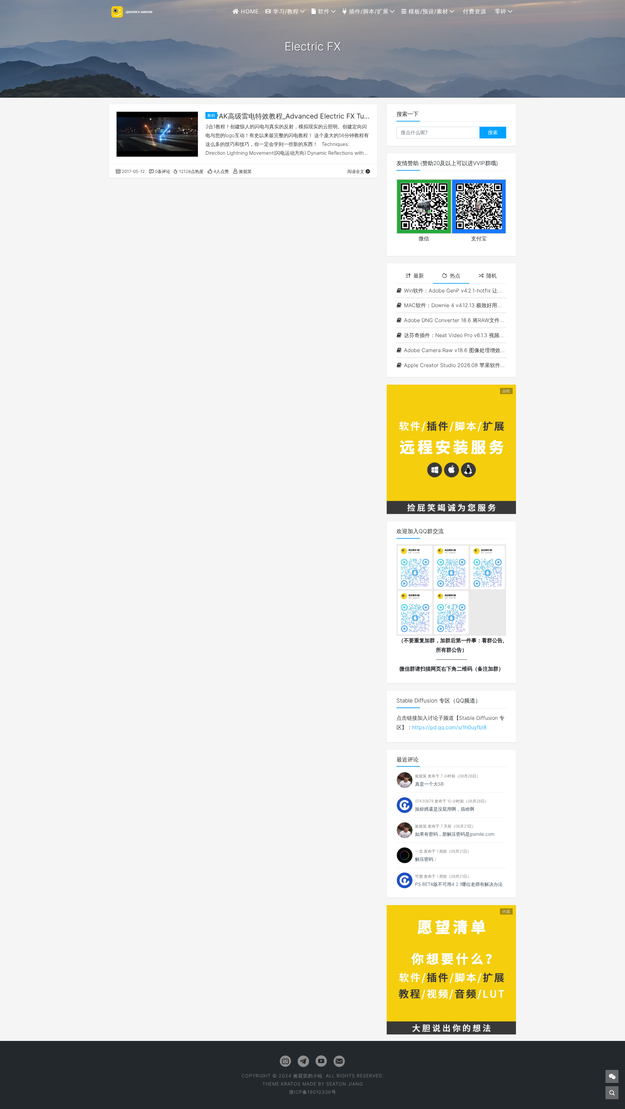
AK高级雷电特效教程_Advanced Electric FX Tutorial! (294, 116)
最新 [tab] (418, 275)
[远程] (451, 449)
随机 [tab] (491, 275)
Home (249, 11)
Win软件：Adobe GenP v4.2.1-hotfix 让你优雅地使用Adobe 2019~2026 (455, 290)
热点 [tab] (455, 275)
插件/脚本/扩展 (368, 11)
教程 (211, 115)
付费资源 (473, 11)
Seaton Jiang (344, 1084)
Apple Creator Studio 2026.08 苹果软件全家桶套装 (455, 365)
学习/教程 (285, 11)
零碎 (500, 11)
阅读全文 (355, 171)
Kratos (291, 1084)
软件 (323, 11)
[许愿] (451, 969)
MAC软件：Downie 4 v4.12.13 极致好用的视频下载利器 (455, 305)
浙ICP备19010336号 (312, 1092)
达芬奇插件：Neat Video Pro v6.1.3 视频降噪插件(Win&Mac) (455, 335)
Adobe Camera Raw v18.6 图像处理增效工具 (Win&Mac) (455, 350)
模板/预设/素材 (427, 11)
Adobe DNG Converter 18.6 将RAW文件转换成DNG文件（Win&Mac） (455, 320)
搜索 (493, 132)
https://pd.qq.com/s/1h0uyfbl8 (449, 727)
